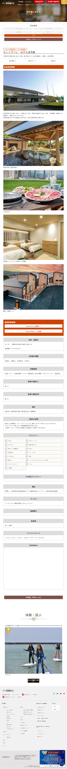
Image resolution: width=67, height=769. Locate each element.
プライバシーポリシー (15, 694)
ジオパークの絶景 (9, 709)
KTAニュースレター (41, 715)
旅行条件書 (35, 694)
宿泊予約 (40, 1)
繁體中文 (55, 709)
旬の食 (8, 720)
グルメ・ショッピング (6, 734)
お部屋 (52, 61)
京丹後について (5, 707)
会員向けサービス (40, 709)
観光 (4, 739)
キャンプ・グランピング (11, 714)
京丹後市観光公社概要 (6, 694)
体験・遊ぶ (5, 731)
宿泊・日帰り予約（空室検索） (28, 709)
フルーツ (8, 722)
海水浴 (4, 742)
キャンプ (4, 745)
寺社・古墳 (8, 726)
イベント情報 (22, 722)
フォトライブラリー (41, 733)
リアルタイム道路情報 (23, 730)
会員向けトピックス (41, 712)
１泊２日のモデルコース (11, 728)
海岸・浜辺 (8, 712)
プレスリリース (40, 730)
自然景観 (8, 716)
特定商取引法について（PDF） (10, 696)
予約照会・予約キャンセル (33, 39)
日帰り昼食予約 (54, 1)
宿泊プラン (31, 61)
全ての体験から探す (33, 680)
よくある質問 (22, 733)
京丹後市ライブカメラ (23, 725)
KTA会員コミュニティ (41, 707)
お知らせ (21, 719)
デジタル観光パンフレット (24, 728)
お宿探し (21, 707)
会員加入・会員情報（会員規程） (43, 718)
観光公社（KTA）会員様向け (42, 703)
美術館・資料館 (9, 724)
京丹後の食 (8, 737)
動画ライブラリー (40, 736)
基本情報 (11, 61)
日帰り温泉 (8, 718)
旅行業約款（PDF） (27, 694)
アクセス (21, 716)
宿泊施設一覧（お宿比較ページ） (28, 714)
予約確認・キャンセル (25, 2)
